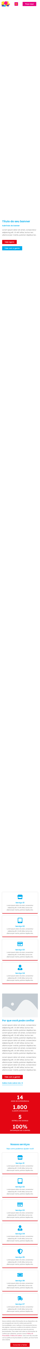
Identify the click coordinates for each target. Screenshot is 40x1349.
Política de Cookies (16, 1335)
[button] (16, 4)
